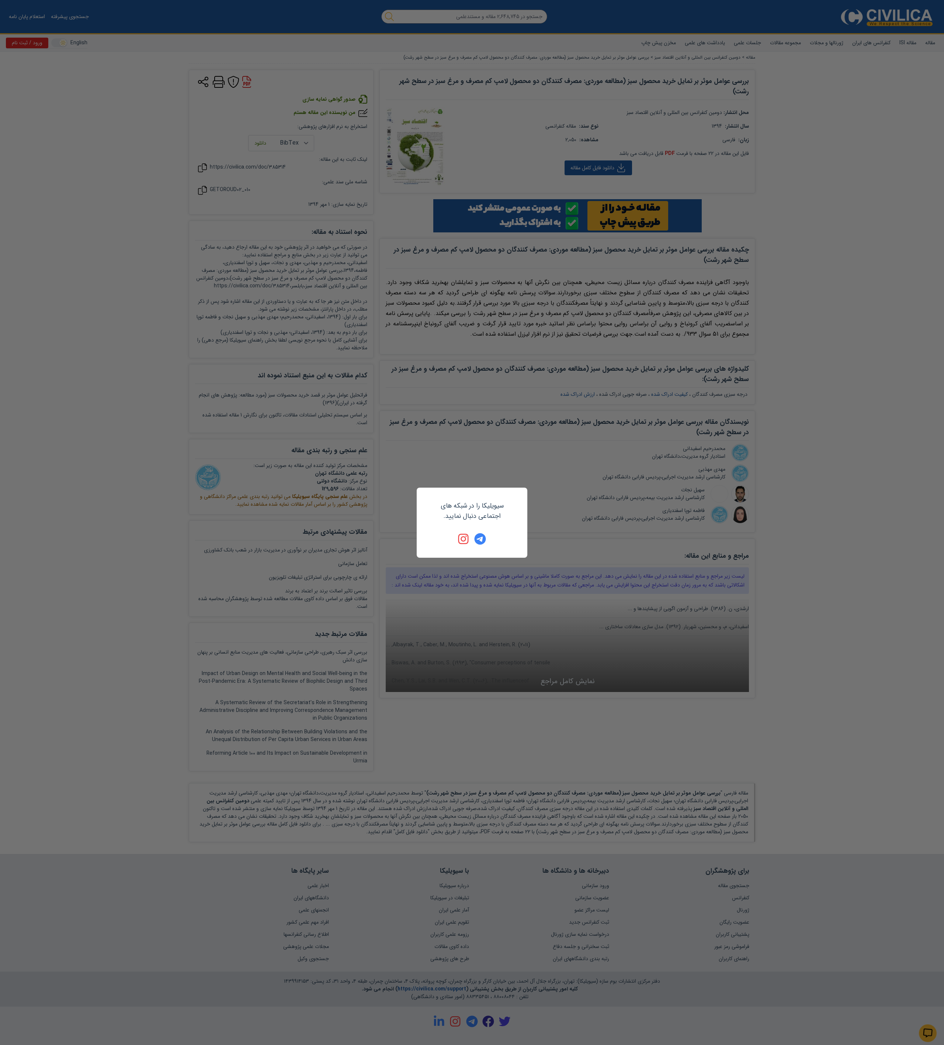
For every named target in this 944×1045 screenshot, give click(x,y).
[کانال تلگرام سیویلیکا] (480, 539)
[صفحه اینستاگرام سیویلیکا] (464, 539)
